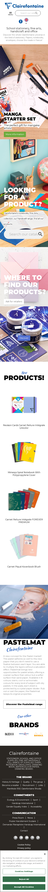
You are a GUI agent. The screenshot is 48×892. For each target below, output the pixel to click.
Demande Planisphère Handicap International (24, 824)
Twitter (21, 838)
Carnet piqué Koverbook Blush (24, 566)
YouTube (27, 838)
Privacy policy (24, 848)
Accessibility (36, 806)
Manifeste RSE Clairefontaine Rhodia (24, 788)
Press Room (18, 818)
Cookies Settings (24, 871)
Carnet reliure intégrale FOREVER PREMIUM (24, 521)
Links (40, 785)
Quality (26, 782)
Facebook (15, 838)
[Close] (45, 854)
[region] (24, 871)
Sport (35, 800)
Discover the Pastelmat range (24, 704)
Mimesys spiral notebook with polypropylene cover (24, 473)
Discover (24, 338)
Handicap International (22, 803)
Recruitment (29, 785)
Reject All (24, 879)
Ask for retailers (14, 301)
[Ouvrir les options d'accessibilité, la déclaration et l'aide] (21, 21)
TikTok (38, 838)
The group (38, 782)
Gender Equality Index (16, 806)
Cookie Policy (24, 845)
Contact (24, 830)
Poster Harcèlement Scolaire (22, 821)
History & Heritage (10, 782)
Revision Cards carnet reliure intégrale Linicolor (24, 426)
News (30, 818)
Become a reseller (10, 785)
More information (15, 134)
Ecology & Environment (18, 800)
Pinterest (32, 838)
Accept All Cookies (24, 887)
